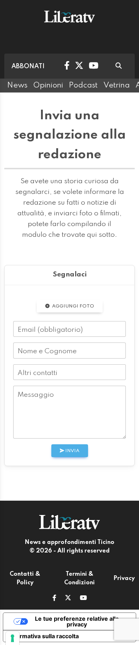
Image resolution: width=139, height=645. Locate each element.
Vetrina (116, 85)
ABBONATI (28, 66)
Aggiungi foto (72, 306)
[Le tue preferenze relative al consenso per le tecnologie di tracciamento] (12, 638)
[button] (54, 598)
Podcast (83, 85)
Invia (71, 451)
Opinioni (48, 85)
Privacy (124, 578)
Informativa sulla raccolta (44, 636)
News (17, 85)
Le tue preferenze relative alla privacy (77, 621)
